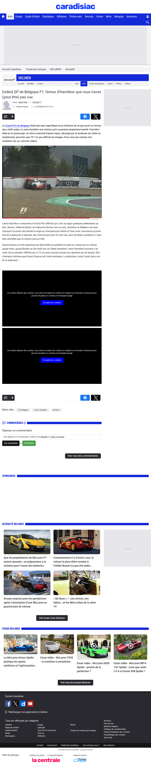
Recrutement (109, 745)
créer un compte (57, 437)
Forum (99, 16)
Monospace (10, 736)
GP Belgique (23, 410)
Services (89, 16)
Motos (73, 725)
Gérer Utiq (108, 737)
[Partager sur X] (96, 116)
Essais (18, 16)
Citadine (8, 725)
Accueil (21, 84)
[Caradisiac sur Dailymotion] (23, 704)
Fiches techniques (96, 84)
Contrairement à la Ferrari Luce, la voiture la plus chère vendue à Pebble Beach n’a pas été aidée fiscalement (73, 562)
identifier (44, 437)
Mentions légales (111, 726)
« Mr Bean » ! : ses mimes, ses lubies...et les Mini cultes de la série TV (74, 602)
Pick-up (41, 733)
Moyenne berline (12, 727)
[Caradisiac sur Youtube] (30, 704)
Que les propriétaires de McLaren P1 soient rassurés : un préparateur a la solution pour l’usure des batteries (25, 561)
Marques (119, 16)
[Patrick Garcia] (6, 109)
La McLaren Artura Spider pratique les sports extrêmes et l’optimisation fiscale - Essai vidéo (19, 662)
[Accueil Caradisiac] (3, 16)
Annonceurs (52, 745)
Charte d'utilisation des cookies (117, 732)
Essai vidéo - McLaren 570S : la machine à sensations (56, 659)
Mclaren (24, 77)
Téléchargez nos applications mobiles (27, 712)
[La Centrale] (46, 763)
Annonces (132, 16)
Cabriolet (41, 727)
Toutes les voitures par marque (83, 730)
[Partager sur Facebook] (85, 116)
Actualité (69, 69)
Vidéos (128, 84)
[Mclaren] (9, 84)
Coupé (40, 725)
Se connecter (11, 443)
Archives (107, 721)
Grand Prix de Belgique (17, 125)
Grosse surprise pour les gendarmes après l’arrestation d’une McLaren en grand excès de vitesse (25, 602)
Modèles (30, 84)
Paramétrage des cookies (114, 735)
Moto (108, 16)
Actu (10, 16)
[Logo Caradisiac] (75, 12)
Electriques (48, 16)
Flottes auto (75, 16)
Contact (40, 745)
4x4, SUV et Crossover (47, 730)
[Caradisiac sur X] (16, 704)
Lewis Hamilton (40, 410)
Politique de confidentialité (115, 729)
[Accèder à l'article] (27, 542)
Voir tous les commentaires (83, 455)
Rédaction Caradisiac (70, 745)
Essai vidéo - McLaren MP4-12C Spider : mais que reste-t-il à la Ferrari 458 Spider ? (130, 667)
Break (7, 733)
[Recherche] (147, 22)
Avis (77, 84)
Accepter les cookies (52, 303)
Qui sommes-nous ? (91, 745)
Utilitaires (62, 16)
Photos (119, 84)
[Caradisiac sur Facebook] (8, 704)
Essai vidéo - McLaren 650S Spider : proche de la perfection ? (93, 667)
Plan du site (109, 723)
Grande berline (11, 730)
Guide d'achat (32, 16)
